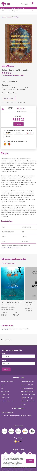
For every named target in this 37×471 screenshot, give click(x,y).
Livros (9, 17)
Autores (3, 385)
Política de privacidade (27, 382)
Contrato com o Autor (7, 401)
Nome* (4, 353)
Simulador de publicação (28, 402)
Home (4, 17)
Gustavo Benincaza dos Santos (14, 75)
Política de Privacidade (13, 465)
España (13, 8)
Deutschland (20, 8)
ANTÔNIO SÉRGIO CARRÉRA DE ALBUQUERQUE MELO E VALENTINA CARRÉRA (10, 307)
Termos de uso (5, 398)
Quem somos (5, 391)
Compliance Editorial (27, 385)
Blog (2, 388)
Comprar (18, 124)
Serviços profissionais (27, 388)
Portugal (7, 8)
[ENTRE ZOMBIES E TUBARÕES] (12, 283)
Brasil (2, 8)
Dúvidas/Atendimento (7, 382)
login (6, 329)
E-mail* (4, 360)
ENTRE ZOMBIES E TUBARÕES (11, 302)
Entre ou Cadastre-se (27, 4)
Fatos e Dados (5, 394)
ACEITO (29, 461)
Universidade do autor (27, 391)
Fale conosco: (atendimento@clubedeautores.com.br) (16, 416)
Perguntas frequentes (7, 412)
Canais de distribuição (27, 398)
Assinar (6, 369)
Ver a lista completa (9, 263)
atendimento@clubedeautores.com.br (11, 247)
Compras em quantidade (28, 394)
